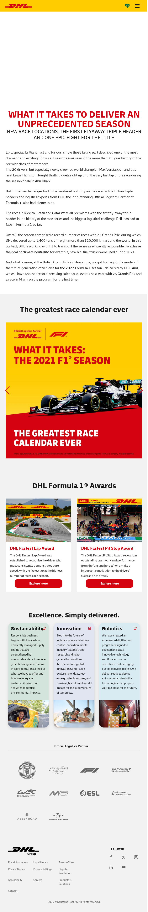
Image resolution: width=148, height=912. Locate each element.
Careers (37, 880)
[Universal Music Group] (58, 816)
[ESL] (89, 793)
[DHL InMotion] (18, 6)
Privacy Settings (42, 869)
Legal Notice (40, 862)
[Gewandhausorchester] (58, 770)
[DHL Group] (23, 853)
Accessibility (15, 880)
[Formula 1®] (89, 770)
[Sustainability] (127, 6)
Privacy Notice (16, 869)
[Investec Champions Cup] (121, 793)
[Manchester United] (27, 770)
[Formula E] (121, 770)
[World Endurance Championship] (27, 793)
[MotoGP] (58, 793)
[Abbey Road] (27, 816)
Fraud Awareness (18, 862)
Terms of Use (66, 862)
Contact (12, 890)
